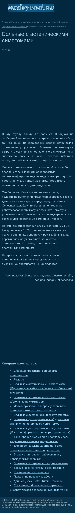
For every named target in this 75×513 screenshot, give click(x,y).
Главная (6, 22)
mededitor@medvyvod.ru (49, 500)
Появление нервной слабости (33, 476)
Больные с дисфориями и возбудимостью (41, 414)
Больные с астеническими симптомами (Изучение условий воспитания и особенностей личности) (41, 388)
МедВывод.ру (22, 500)
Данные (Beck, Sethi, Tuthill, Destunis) (38, 481)
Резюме (19, 379)
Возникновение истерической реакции (39, 467)
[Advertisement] (37, 90)
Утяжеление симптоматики (31, 472)
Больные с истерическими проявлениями (41, 463)
